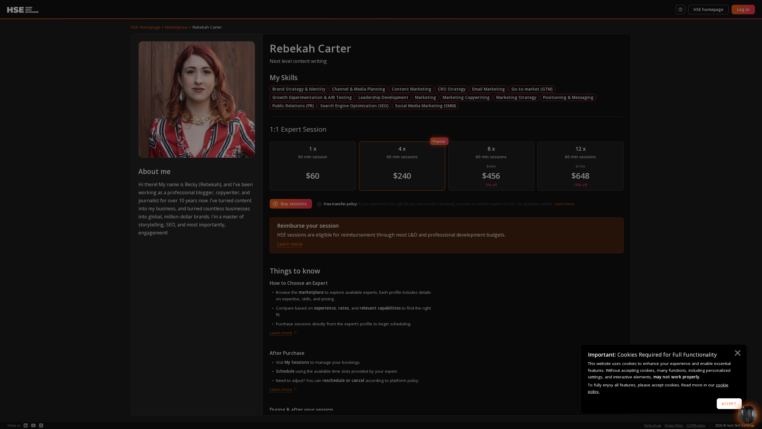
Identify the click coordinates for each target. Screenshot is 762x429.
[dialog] (663, 379)
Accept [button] (729, 404)
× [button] (737, 354)
